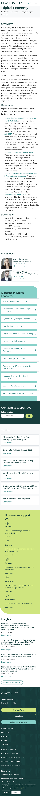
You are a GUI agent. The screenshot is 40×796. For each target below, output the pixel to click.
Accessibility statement (10, 775)
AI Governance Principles (11, 766)
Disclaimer (5, 736)
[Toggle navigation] (36, 3)
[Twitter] (11, 703)
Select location (7, 412)
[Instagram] (7, 703)
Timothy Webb (20, 272)
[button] (29, 3)
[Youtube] (15, 703)
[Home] (11, 3)
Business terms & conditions (12, 757)
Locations (19, 716)
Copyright (5, 732)
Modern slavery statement (12, 779)
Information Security (9, 753)
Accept (16, 792)
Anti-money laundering (11, 762)
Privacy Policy (22, 788)
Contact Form (18, 710)
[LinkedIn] (3, 703)
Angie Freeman (20, 259)
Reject (6, 792)
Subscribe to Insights (18, 722)
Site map (4, 744)
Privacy (4, 740)
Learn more (8, 443)
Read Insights (6, 635)
